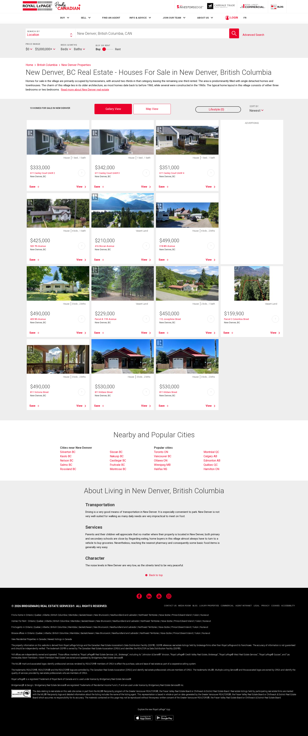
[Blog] (277, 6)
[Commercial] (252, 6)
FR (245, 17)
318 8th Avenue (167, 246)
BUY (62, 17)
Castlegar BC (118, 460)
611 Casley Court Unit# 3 (107, 173)
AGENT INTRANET (243, 606)
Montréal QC (211, 452)
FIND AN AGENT (111, 17)
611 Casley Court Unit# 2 (42, 173)
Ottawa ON (160, 460)
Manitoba (73, 615)
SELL (83, 17)
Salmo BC (66, 465)
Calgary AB (210, 456)
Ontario (29, 615)
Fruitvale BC (117, 465)
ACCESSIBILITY (288, 606)
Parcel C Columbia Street (236, 319)
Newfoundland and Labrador (123, 615)
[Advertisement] (252, 181)
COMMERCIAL (227, 606)
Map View (152, 109)
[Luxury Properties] (221, 6)
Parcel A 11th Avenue (105, 319)
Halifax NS (160, 469)
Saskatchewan (86, 615)
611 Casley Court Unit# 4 (171, 173)
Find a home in (18, 615)
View (79, 186)
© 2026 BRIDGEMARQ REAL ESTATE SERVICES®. (43, 606)
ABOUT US (203, 17)
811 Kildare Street (104, 392)
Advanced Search (253, 35)
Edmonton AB (212, 460)
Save (32, 186)
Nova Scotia (164, 615)
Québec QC (211, 465)
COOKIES (275, 606)
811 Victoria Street (39, 392)
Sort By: (254, 106)
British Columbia (59, 615)
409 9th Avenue (38, 319)
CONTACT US (170, 606)
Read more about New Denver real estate (85, 89)
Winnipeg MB (162, 465)
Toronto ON (161, 452)
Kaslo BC (65, 456)
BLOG (194, 606)
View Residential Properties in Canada (28, 639)
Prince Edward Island (181, 615)
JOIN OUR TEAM (172, 17)
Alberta (46, 615)
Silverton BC (67, 452)
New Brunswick (101, 615)
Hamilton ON (211, 469)
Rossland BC (68, 469)
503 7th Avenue (38, 246)
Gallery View (113, 109)
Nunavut (205, 615)
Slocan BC (116, 452)
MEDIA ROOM (184, 606)
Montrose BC (118, 469)
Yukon (196, 615)
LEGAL (257, 606)
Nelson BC (66, 460)
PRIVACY (265, 606)
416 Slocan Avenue (104, 246)
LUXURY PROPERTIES (209, 606)
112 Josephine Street (170, 319)
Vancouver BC (162, 456)
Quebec (37, 615)
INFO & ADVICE (138, 17)
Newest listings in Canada (60, 639)
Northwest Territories (148, 615)
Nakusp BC (117, 456)
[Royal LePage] (51, 6)
